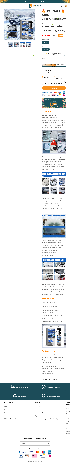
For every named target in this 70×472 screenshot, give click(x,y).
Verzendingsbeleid (40, 412)
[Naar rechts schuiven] (33, 45)
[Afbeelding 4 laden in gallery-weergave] (28, 44)
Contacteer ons (8, 412)
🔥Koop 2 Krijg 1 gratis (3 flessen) (54, 54)
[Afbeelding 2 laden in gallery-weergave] (16, 44)
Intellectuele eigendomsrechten (13, 419)
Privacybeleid (39, 406)
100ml (45, 42)
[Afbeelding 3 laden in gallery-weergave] (22, 44)
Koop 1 (46, 49)
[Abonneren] (48, 443)
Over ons (7, 409)
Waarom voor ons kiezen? (12, 416)
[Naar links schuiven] (6, 45)
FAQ (5, 406)
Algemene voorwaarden (42, 416)
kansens (40, 461)
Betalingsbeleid (39, 409)
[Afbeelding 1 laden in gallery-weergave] (10, 44)
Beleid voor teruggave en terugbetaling (46, 419)
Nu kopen (54, 88)
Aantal (43, 58)
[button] (54, 379)
